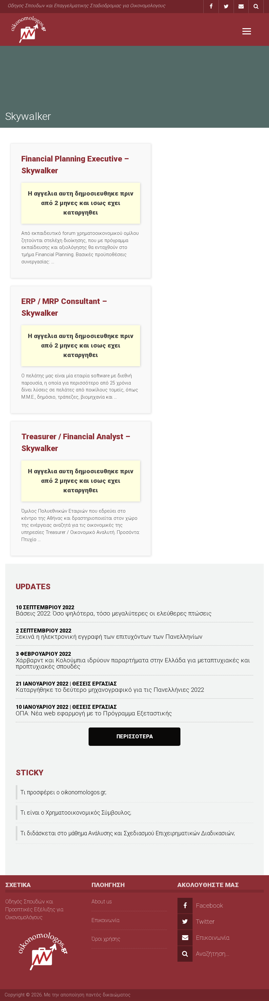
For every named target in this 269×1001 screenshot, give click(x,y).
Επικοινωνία (105, 920)
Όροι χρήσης (106, 939)
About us (102, 901)
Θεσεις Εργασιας (94, 684)
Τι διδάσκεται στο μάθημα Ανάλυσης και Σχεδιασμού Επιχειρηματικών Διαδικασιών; (127, 833)
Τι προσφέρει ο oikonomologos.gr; (63, 792)
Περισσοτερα (134, 736)
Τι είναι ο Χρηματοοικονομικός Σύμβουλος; (75, 812)
